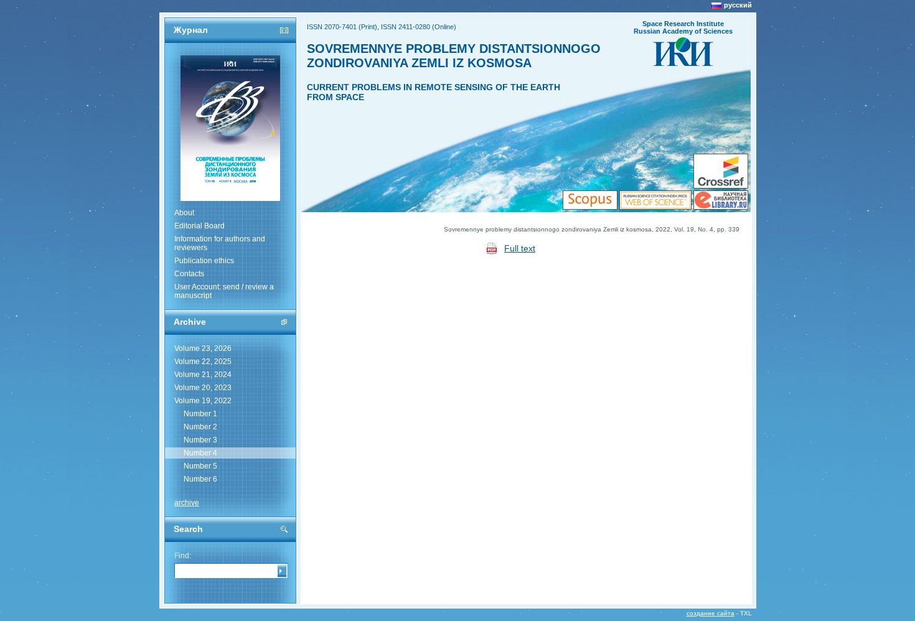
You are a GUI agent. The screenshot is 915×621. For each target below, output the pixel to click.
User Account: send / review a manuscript (224, 291)
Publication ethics (204, 260)
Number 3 (200, 440)
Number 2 (200, 427)
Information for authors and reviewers (219, 243)
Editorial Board (199, 226)
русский (738, 5)
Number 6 (200, 479)
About (184, 212)
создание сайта (710, 613)
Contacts (189, 273)
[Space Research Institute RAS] (683, 62)
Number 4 (200, 453)
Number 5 (200, 466)
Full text (519, 248)
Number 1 (200, 413)
